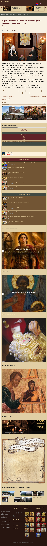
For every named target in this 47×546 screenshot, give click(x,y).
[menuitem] (37, 3)
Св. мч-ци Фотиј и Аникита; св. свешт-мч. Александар (13, 141)
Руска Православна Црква (8, 92)
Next (45, 250)
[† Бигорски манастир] (5, 1)
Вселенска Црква (22, 90)
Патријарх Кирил (38, 90)
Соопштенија (18, 14)
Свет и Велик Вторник (38, 8)
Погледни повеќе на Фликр (37, 497)
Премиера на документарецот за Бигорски (16, 8)
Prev (3, 250)
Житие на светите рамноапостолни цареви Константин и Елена (23, 249)
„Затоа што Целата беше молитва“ (16, 177)
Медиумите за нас (25, 14)
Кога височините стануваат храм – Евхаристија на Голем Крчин (22, 162)
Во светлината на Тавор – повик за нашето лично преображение (22, 186)
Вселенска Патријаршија (14, 90)
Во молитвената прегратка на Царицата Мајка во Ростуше (21, 182)
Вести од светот (12, 14)
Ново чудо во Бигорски (23, 292)
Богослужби (3, 14)
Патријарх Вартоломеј (30, 90)
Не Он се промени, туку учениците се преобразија (19, 207)
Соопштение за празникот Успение (33, 117)
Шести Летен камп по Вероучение (11, 117)
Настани (7, 14)
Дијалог (32, 92)
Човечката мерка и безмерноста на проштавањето (19, 202)
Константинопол (26, 92)
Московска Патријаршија (18, 92)
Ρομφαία (6, 27)
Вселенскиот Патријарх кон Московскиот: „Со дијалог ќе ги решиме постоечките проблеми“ (10, 98)
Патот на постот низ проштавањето (16, 197)
